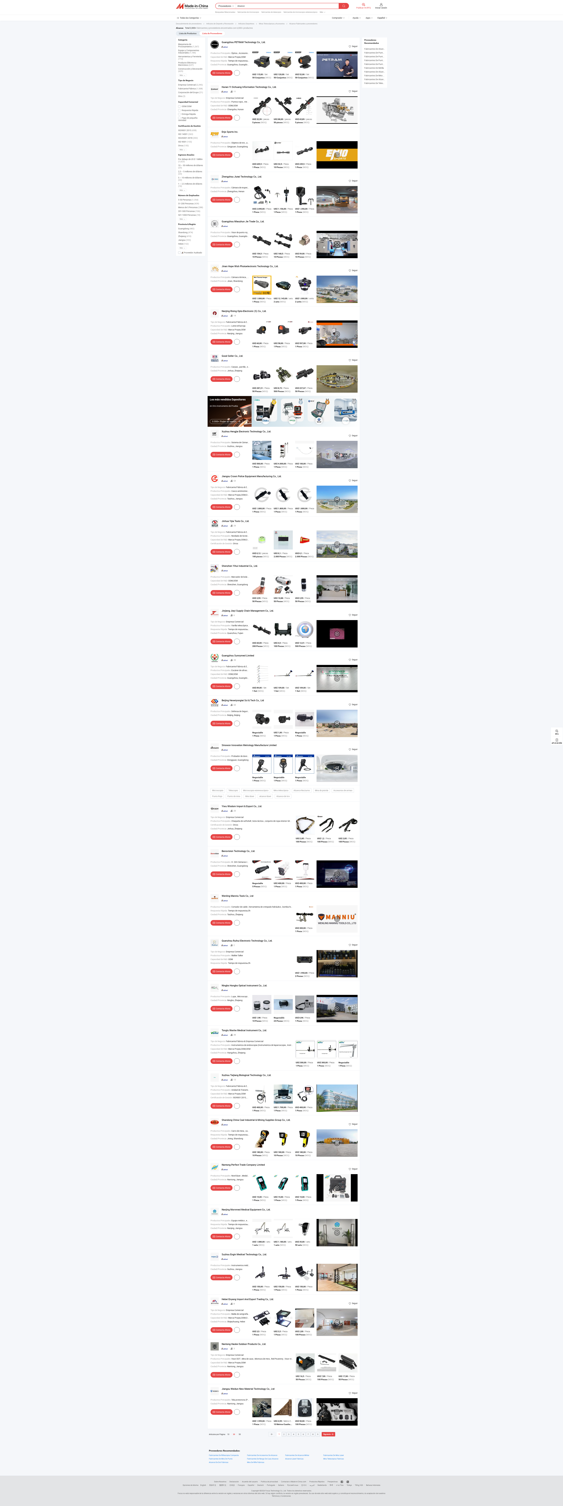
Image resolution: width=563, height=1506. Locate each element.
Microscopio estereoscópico (255, 790)
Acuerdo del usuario (250, 1481)
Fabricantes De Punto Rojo (376, 60)
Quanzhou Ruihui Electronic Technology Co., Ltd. (247, 940)
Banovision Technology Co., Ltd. (238, 851)
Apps (368, 17)
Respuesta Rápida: (219, 60)
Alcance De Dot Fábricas (218, 1462)
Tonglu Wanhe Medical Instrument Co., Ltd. (244, 1030)
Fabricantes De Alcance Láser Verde (380, 79)
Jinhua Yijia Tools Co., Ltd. (235, 521)
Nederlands (322, 1485)
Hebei (183, 243)
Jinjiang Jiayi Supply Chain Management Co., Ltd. (248, 610)
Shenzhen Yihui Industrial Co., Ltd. (240, 566)
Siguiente (327, 1434)
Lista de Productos (187, 33)
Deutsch (260, 1485)
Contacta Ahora (223, 72)
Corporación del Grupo (190, 92)
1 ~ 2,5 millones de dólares (190, 184)
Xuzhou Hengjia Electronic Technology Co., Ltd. (246, 431)
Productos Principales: (221, 53)
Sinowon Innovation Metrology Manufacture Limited (249, 745)
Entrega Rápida (188, 114)
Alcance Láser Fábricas (294, 1459)
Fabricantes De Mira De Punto (221, 1459)
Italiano (281, 1485)
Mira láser (249, 796)
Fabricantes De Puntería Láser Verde (380, 56)
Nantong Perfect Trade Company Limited (243, 1164)
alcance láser (265, 796)
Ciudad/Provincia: (219, 64)
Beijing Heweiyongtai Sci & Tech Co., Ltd (243, 700)
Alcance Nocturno (302, 790)
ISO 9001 (185, 141)
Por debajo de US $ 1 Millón (190, 160)
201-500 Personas (189, 211)
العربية (312, 1485)
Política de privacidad (269, 1481)
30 (234, 1434)
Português (271, 1485)
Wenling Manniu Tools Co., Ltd (237, 895)
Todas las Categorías (189, 17)
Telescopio (233, 790)
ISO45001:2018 (188, 137)
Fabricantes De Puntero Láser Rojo (380, 52)
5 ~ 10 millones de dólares (190, 178)
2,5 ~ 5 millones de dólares (190, 172)
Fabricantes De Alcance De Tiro (378, 48)
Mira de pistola (321, 790)
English (203, 1485)
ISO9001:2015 (187, 130)
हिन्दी (331, 1485)
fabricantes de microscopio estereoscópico (300, 12)
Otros (183, 145)
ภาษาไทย (340, 1485)
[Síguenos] (342, 1481)
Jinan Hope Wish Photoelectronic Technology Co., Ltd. (250, 266)
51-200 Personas (188, 203)
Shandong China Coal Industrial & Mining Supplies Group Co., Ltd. (256, 1120)
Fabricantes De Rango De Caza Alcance (262, 1459)
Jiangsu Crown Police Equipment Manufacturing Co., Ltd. (252, 476)
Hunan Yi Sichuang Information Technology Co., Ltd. (249, 87)
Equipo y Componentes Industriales (188, 51)
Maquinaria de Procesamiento (188, 45)
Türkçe (349, 1485)
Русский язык (292, 1485)
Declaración (234, 1481)
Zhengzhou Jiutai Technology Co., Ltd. (242, 176)
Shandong (185, 232)
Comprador (337, 17)
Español (251, 1485)
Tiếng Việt (359, 1485)
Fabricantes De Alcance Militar (297, 1455)
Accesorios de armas (342, 790)
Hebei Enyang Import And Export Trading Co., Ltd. (248, 1299)
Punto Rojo (217, 796)
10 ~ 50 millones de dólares (190, 166)
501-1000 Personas (189, 215)
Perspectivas (333, 1481)
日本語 (232, 1485)
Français (241, 1485)
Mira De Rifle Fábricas (255, 1462)
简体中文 (212, 1485)
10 (228, 1434)
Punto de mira (233, 796)
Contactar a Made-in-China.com (293, 1481)
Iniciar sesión (381, 7)
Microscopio (217, 790)
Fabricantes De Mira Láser (333, 1455)
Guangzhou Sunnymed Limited (238, 655)
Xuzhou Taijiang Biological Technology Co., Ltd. (246, 1075)
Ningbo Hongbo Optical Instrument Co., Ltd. (244, 985)
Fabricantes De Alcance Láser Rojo (380, 71)
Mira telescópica (281, 790)
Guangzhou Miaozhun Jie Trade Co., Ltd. (243, 221)
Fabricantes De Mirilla (374, 67)
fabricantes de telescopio (271, 12)
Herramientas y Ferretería (189, 57)
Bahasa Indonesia (373, 1485)
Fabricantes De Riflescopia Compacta (224, 1455)
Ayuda (355, 17)
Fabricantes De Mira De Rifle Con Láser (381, 75)
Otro (181, 96)
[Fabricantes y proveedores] (192, 6)
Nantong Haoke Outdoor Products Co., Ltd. (244, 1344)
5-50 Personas (188, 199)
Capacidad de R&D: (219, 57)
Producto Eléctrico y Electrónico (187, 63)
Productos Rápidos (316, 1481)
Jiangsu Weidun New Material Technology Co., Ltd (248, 1388)
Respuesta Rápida (189, 110)
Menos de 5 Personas (190, 207)
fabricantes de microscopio (248, 12)
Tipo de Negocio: (218, 98)
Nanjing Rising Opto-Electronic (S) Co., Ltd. (244, 311)
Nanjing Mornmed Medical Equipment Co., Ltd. (246, 1209)
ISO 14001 (185, 134)
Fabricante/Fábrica (190, 88)
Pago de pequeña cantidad (187, 119)
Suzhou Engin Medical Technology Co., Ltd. (244, 1254)
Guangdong (186, 228)
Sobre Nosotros (220, 1481)
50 (240, 1434)
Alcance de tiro (283, 796)
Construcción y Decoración (190, 69)
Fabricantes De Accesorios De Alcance (262, 1455)
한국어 (304, 1485)
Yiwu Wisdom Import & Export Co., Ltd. (242, 806)
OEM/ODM (186, 106)
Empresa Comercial (190, 84)
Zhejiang (184, 236)
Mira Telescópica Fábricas (333, 1459)
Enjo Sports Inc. (230, 131)
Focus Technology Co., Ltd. (275, 1490)
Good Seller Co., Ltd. (232, 355)
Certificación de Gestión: (222, 543)
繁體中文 (222, 1485)
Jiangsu (184, 240)
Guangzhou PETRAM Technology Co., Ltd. (244, 42)
